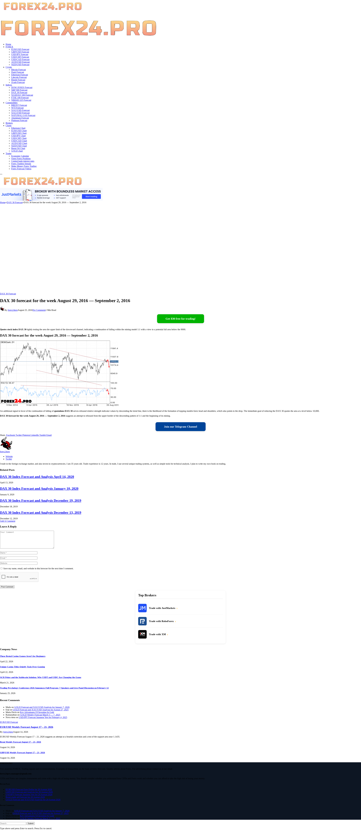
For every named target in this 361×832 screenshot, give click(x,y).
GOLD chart (17, 151)
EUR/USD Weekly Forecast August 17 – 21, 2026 (26, 727)
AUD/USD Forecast (20, 62)
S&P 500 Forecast (19, 90)
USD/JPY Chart (18, 135)
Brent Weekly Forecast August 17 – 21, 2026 (20, 742)
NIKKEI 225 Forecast (21, 100)
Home (8, 44)
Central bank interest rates (22, 161)
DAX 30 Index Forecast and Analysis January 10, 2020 (39, 488)
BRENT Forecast (19, 105)
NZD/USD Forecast (20, 64)
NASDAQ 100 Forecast (22, 95)
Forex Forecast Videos (21, 169)
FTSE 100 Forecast (20, 97)
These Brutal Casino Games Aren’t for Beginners (22, 656)
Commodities (11, 102)
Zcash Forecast (18, 82)
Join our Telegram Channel (180, 426)
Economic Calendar (20, 156)
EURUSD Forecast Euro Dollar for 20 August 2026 (29, 789)
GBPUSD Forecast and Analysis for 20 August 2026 (29, 792)
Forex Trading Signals (21, 163)
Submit (31, 823)
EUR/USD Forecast (20, 49)
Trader (8, 153)
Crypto (9, 67)
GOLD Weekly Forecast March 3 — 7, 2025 (40, 715)
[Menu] (1, 174)
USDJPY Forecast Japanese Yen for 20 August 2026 (29, 794)
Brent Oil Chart (18, 148)
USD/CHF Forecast (20, 57)
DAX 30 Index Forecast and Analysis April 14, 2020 (37, 477)
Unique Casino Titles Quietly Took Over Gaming (22, 667)
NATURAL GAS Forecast (23, 115)
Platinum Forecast (19, 120)
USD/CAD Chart (19, 141)
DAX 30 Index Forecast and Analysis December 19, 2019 (40, 500)
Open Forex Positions (21, 158)
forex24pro (13, 310)
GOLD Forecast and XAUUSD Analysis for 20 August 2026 (33, 799)
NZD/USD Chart (19, 146)
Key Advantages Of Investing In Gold (37, 712)
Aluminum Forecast (20, 118)
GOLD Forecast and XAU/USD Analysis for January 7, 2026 (42, 707)
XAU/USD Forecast (20, 110)
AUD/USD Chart (19, 143)
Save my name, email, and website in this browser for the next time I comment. (38, 568)
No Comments (39, 310)
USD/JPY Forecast (19, 54)
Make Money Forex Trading (24, 166)
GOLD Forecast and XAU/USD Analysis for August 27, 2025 (41, 710)
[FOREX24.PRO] (78, 39)
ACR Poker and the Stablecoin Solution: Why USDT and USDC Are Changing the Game (40, 677)
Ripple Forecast (18, 80)
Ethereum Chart (18, 128)
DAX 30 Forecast (19, 92)
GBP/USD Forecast (20, 52)
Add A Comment (7, 521)
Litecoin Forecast (19, 77)
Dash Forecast (17, 72)
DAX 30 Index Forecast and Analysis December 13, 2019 (40, 512)
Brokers (9, 123)
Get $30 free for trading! (181, 318)
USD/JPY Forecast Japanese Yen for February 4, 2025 (43, 717)
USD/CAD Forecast (20, 59)
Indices (9, 85)
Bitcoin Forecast (18, 69)
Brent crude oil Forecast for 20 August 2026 (25, 797)
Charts (8, 125)
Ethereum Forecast (19, 75)
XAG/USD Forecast (20, 113)
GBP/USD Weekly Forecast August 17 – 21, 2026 (22, 752)
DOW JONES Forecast (21, 87)
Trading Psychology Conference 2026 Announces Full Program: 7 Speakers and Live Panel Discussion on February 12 (54, 688)
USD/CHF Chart (19, 138)
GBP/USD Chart (19, 133)
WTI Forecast (17, 108)
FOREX (9, 47)
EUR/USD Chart (19, 130)
